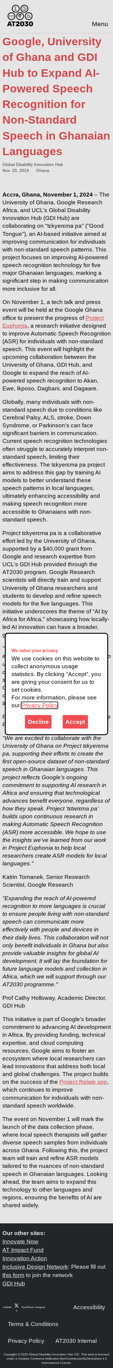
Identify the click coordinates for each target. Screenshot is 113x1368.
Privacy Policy (39, 705)
